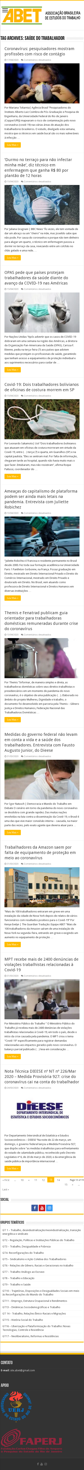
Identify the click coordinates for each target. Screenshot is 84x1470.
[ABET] (42, 14)
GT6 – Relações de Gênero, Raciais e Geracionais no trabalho (37, 1265)
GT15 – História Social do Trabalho (22, 1319)
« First (5, 1180)
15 (65, 1184)
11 (35, 1180)
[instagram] (49, 1208)
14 (58, 1180)
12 (43, 1180)
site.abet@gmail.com (22, 1370)
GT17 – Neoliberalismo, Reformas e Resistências (30, 1336)
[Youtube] (42, 1208)
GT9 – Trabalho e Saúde (16, 1284)
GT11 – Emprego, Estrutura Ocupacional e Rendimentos (34, 1300)
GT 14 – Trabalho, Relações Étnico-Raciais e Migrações (34, 1313)
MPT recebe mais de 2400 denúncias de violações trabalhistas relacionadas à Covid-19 (41, 964)
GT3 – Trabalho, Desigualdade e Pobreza (26, 1246)
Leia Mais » (12, 144)
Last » (5, 1189)
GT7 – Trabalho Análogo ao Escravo (23, 1271)
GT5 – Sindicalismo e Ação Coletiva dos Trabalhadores (34, 1259)
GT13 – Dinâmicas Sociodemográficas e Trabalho (31, 1307)
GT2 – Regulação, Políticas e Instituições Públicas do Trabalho (38, 1240)
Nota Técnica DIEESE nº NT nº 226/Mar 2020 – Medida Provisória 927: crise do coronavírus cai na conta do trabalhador (41, 1076)
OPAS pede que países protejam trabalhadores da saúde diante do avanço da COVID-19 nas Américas (36, 278)
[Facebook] (34, 1208)
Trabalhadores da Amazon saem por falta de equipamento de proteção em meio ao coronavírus (40, 852)
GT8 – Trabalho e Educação (18, 1278)
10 (22, 1180)
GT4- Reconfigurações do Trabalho (23, 1252)
